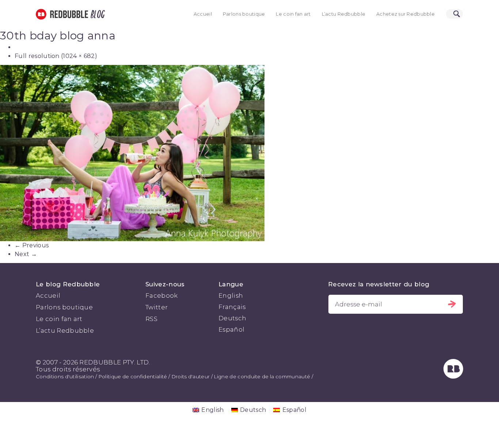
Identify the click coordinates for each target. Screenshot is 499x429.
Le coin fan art (293, 14)
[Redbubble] (453, 376)
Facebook (161, 295)
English (230, 295)
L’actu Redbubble (344, 14)
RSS (151, 318)
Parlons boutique (244, 14)
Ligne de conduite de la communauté (262, 376)
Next (26, 254)
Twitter (156, 307)
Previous (32, 245)
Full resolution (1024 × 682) (56, 56)
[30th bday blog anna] (249, 153)
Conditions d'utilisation (65, 376)
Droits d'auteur (190, 376)
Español (231, 329)
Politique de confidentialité (132, 376)
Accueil (203, 14)
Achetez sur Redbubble (405, 14)
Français (232, 306)
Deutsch (232, 318)
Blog (96, 14)
